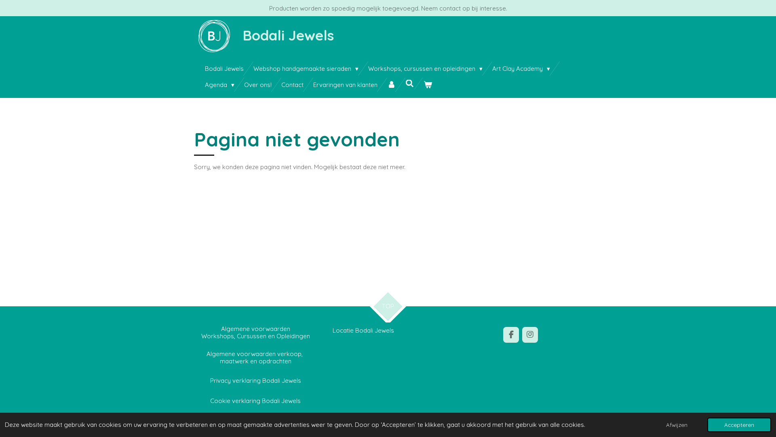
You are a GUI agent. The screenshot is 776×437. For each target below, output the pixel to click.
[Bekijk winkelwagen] (428, 85)
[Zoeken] (410, 83)
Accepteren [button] (739, 424)
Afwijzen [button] (676, 424)
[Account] (391, 85)
